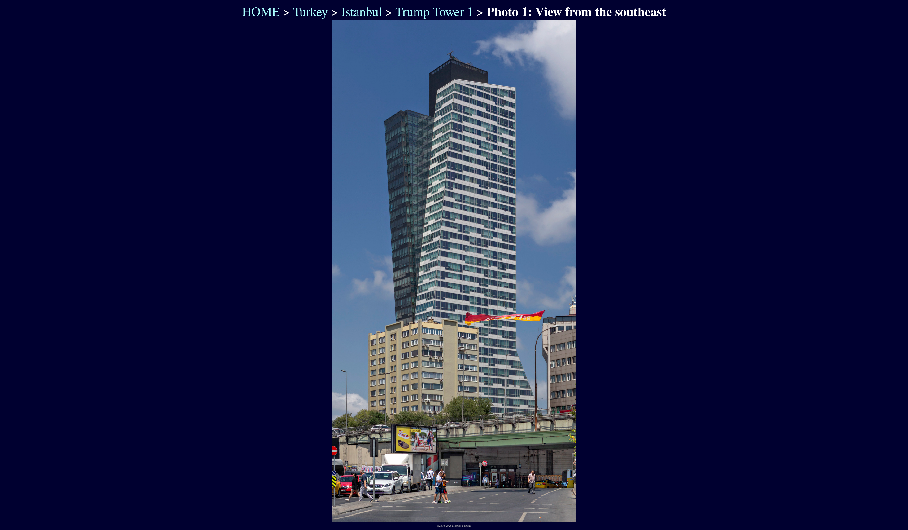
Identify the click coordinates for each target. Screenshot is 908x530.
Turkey (310, 11)
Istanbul (361, 11)
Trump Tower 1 (434, 11)
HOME (259, 11)
